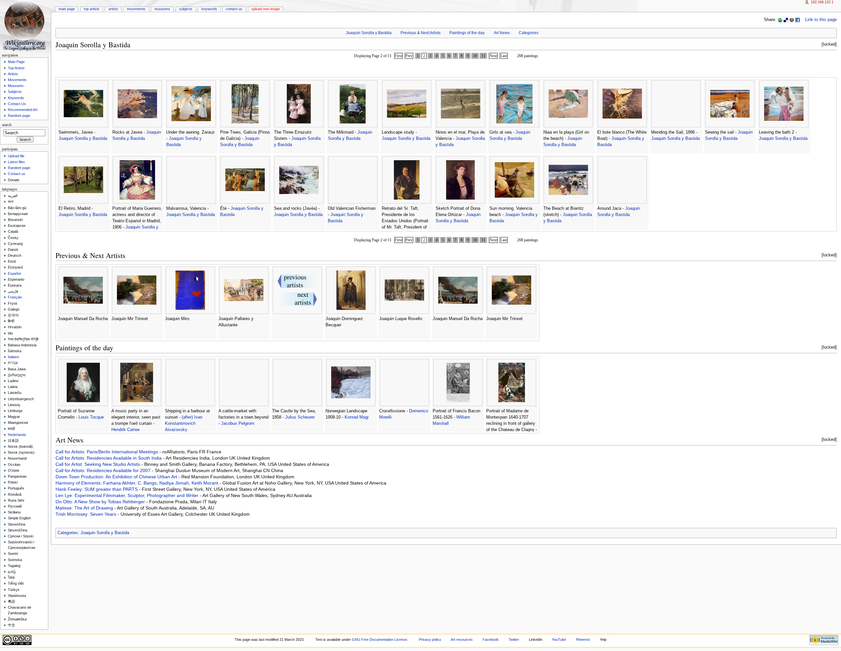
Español (14, 273)
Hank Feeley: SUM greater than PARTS (97, 489)
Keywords (209, 9)
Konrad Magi (357, 417)
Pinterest (583, 639)
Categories (528, 33)
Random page (19, 116)
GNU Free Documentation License (379, 639)
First (398, 56)
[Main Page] (25, 25)
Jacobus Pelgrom (237, 423)
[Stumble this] (780, 19)
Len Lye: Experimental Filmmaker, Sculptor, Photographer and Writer (128, 495)
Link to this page (821, 19)
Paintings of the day (467, 33)
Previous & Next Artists (420, 33)
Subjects (186, 9)
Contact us (16, 174)
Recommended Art (22, 110)
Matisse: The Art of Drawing (85, 507)
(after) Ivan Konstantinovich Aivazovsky (183, 423)
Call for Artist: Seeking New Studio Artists (98, 464)
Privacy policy (430, 639)
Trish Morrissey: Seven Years (87, 514)
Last (503, 56)
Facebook (491, 639)
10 (475, 56)
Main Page (66, 9)
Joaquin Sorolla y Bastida (369, 33)
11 (483, 56)
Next (493, 56)
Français (15, 297)
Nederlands (17, 435)
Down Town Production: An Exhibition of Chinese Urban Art (117, 476)
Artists (113, 9)
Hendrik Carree (125, 429)
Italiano (13, 357)
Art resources (462, 639)
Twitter (514, 639)
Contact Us (234, 9)
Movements (136, 9)
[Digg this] (791, 19)
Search (6, 124)
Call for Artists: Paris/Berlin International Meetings (107, 451)
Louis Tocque (91, 417)
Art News (502, 33)
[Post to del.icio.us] (786, 19)
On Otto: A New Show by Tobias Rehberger (101, 501)
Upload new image (265, 9)
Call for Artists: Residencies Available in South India (109, 458)
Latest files (16, 162)
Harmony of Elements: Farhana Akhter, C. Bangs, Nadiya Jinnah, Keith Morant (137, 483)
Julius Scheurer (300, 417)
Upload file (16, 156)
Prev (409, 56)
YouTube (559, 639)
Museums (162, 9)
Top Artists (92, 9)
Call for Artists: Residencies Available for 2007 (104, 470)
